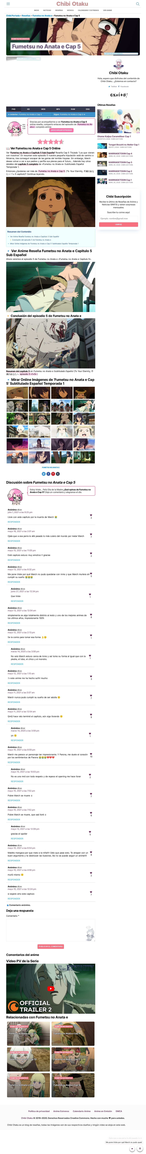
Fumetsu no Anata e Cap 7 (67, 1059)
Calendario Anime (82, 1111)
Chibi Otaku (72, 3)
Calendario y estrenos (88, 10)
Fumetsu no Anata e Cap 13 (22, 1059)
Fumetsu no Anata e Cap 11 (22, 1033)
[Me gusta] (91, 515)
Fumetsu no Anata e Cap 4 (25, 114)
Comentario (12, 916)
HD (28, 109)
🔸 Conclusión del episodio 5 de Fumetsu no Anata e (30, 240)
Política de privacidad (39, 1111)
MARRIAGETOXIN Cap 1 (120, 180)
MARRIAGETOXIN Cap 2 (120, 171)
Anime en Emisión (103, 1111)
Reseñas (59, 10)
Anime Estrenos (61, 1111)
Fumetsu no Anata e (42, 15)
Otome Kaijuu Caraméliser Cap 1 (114, 136)
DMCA (119, 1111)
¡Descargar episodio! (61, 130)
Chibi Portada (13, 15)
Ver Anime (107, 10)
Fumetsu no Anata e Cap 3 (67, 1085)
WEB (43, 109)
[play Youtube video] (50, 989)
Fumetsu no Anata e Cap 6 (69, 114)
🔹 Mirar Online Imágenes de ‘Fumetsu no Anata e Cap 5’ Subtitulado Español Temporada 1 (42, 243)
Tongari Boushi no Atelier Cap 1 (124, 144)
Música (70, 10)
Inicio (36, 10)
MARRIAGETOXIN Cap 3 (120, 162)
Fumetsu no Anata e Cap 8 (22, 1085)
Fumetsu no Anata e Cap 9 (67, 1033)
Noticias (47, 10)
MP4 (58, 109)
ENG (88, 109)
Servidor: (12, 58)
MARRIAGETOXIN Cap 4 (120, 153)
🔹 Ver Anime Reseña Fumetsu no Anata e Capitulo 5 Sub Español (33, 236)
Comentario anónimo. (20, 905)
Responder (14, 522)
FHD (13, 109)
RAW (73, 109)
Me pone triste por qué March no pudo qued (124, 1142)
